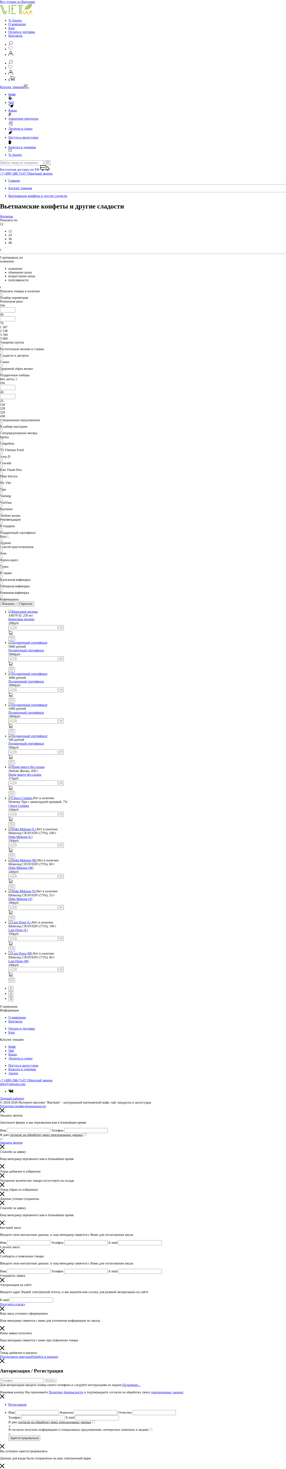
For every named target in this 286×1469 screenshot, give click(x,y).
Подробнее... (131, 1385)
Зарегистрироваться (24, 1438)
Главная (14, 180)
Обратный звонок (40, 173)
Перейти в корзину (44, 1356)
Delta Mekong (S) (20, 899)
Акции (15, 154)
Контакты (15, 35)
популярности (18, 280)
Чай (11, 102)
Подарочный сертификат (26, 650)
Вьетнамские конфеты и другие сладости (37, 196)
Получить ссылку (12, 1304)
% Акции (15, 20)
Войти (50, 1380)
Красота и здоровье (22, 147)
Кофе (12, 94)
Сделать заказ (9, 1247)
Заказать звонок (11, 1142)
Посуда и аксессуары (23, 137)
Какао (12, 110)
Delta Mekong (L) (20, 837)
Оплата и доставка (21, 32)
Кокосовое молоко (21, 619)
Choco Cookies (18, 806)
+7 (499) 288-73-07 (13, 173)
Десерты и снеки (20, 128)
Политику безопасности (66, 1392)
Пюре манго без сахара (24, 774)
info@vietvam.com (12, 1084)
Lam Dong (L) (18, 930)
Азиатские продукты (23, 118)
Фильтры (6, 216)
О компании (17, 24)
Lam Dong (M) (18, 961)
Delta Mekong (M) (20, 868)
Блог (11, 28)
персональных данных (167, 1392)
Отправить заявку (13, 1275)
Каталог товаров (12, 87)
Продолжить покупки (15, 1356)
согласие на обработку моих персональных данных (46, 1135)
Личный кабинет (12, 1098)
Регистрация (17, 1404)
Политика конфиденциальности (23, 1106)
